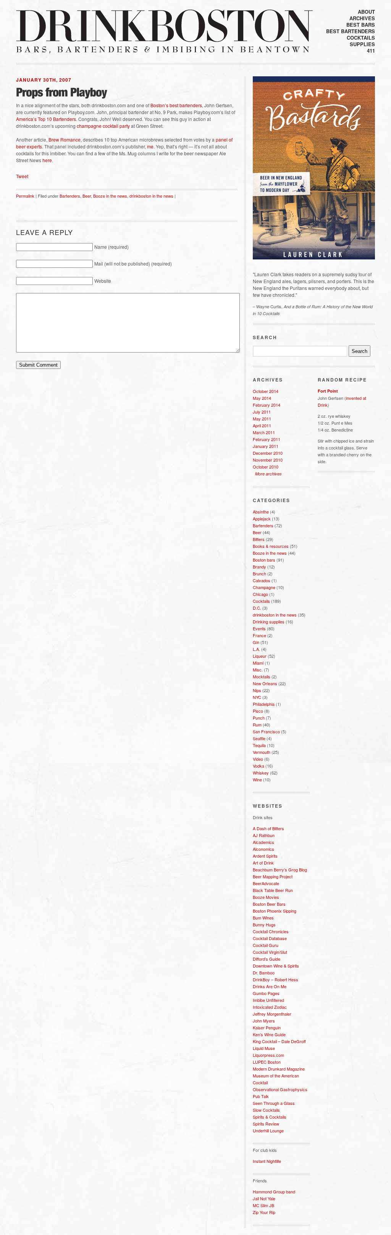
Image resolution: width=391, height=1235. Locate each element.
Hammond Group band (274, 1191)
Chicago (260, 594)
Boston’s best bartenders (176, 105)
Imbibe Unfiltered (268, 1000)
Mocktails (261, 676)
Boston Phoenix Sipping (274, 911)
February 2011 (266, 439)
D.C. (257, 608)
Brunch (259, 573)
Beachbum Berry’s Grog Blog (280, 869)
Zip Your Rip (264, 1212)
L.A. (256, 649)
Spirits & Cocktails (269, 1117)
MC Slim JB (263, 1205)
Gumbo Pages (266, 993)
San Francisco (266, 731)
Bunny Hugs (264, 924)
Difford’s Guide (266, 959)
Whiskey (261, 773)
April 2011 (262, 425)
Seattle (259, 738)
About (366, 11)
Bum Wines (263, 918)
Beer (86, 196)
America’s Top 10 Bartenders (46, 119)
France (259, 635)
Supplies (362, 44)
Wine (257, 779)
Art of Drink (263, 863)
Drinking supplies (268, 621)
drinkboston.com (164, 26)
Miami (258, 663)
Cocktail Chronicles (271, 931)
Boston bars (264, 560)
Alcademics (263, 842)
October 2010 (265, 467)
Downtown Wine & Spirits (276, 966)
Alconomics (263, 849)
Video (258, 759)
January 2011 (265, 446)
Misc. (258, 670)
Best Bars (360, 24)
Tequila (259, 745)
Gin (256, 642)
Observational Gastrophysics (280, 1089)
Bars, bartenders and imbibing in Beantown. (162, 50)
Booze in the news (110, 196)
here (47, 160)
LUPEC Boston (267, 1062)
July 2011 (262, 412)
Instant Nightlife (267, 1161)
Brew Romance (64, 139)
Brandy (259, 567)
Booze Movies (266, 897)
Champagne (264, 587)
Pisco (258, 711)
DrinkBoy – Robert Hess (275, 979)
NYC (257, 697)
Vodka (258, 766)
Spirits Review (266, 1124)
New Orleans (265, 683)
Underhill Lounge (268, 1130)
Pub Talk (261, 1096)
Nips (257, 690)
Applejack (262, 518)
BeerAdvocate (266, 883)
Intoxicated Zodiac (270, 1007)
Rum (257, 724)
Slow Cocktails (266, 1110)
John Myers (264, 1021)
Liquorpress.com (268, 1055)
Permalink (25, 196)
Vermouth (261, 752)
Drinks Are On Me (269, 986)
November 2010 (268, 460)
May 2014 (262, 398)
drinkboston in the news (151, 196)
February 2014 (266, 405)
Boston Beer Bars (269, 904)
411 (371, 50)
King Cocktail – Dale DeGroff (279, 1041)
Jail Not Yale (264, 1198)
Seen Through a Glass (274, 1103)
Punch (259, 718)
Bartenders (70, 196)
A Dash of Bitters (268, 828)
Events (259, 628)
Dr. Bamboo (264, 972)
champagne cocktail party (103, 125)
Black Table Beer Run (273, 890)
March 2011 (264, 432)
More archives (268, 474)
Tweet (22, 176)
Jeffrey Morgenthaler (272, 1014)
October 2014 (265, 391)
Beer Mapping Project (272, 876)
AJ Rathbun (264, 835)
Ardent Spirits (265, 856)
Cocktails (361, 37)
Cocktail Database (270, 938)
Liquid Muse (264, 1048)
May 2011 (262, 418)
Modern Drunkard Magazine (279, 1069)
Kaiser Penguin (267, 1027)
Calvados (261, 580)
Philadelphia (264, 704)
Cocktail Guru (265, 945)
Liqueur (260, 656)
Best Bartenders (350, 31)
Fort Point (328, 391)
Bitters (259, 539)
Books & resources (271, 546)
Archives (362, 18)
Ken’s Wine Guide (269, 1034)
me (150, 146)
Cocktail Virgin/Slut (270, 952)
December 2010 (268, 453)
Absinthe (261, 512)
